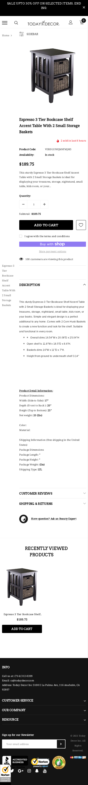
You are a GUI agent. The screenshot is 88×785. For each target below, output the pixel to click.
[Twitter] (12, 771)
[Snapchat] (37, 771)
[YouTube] (44, 771)
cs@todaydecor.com (22, 680)
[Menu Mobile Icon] (4, 23)
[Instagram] (29, 771)
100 (27, 259)
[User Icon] (71, 23)
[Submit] (61, 744)
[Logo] (43, 22)
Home (5, 35)
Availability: (26, 155)
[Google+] (20, 771)
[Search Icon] (16, 23)
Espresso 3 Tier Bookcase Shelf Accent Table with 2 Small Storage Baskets (22, 614)
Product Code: (27, 149)
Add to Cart (21, 629)
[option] (22, 601)
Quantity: (25, 196)
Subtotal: (24, 214)
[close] (84, 8)
